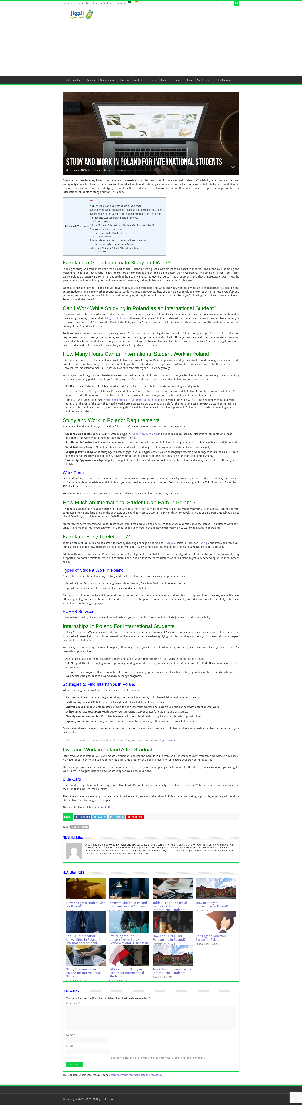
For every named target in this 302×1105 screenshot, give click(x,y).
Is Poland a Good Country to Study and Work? (117, 205)
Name (70, 1035)
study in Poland (80, 827)
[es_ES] (136, 2)
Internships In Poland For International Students (119, 240)
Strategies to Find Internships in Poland (115, 244)
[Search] (236, 3)
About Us (68, 3)
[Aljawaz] (82, 14)
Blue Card (101, 252)
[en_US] (133, 2)
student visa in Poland (143, 434)
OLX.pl (204, 543)
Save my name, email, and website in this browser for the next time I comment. (158, 1057)
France (152, 80)
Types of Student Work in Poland (112, 233)
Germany (124, 80)
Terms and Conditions (103, 3)
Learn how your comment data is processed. (135, 1074)
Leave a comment (116, 170)
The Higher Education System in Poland (211, 937)
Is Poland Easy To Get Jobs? (107, 229)
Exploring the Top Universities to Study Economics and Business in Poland (128, 941)
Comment (73, 1003)
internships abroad (163, 740)
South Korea (203, 80)
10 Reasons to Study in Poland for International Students (126, 973)
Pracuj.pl (169, 543)
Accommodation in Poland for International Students (128, 904)
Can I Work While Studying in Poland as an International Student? (128, 209)
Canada (91, 80)
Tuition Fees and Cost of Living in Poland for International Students (170, 906)
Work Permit (103, 221)
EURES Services (104, 237)
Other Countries (224, 80)
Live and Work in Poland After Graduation (115, 248)
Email (70, 1046)
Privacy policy (82, 3)
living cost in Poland (117, 318)
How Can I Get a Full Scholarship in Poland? (169, 937)
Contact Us (121, 3)
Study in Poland (92, 170)
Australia (138, 80)
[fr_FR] (140, 2)
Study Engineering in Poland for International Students (83, 973)
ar (98, 807)
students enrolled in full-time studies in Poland (134, 399)
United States (107, 80)
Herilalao (74, 170)
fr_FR (108, 807)
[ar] (129, 2)
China (189, 80)
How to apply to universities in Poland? (212, 904)
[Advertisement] (151, 46)
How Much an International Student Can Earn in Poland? (123, 225)
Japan (164, 80)
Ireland (176, 80)
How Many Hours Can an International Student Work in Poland (126, 213)
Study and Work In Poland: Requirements (115, 217)
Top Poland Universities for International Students (172, 971)
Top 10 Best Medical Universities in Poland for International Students (84, 939)
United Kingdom (72, 80)
